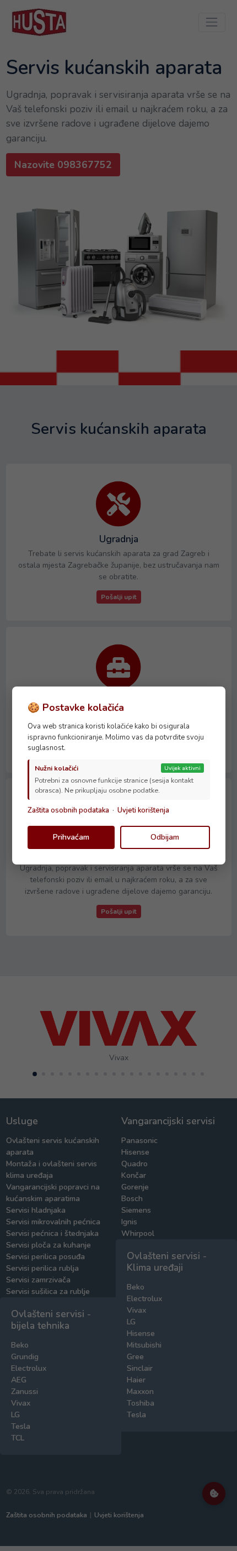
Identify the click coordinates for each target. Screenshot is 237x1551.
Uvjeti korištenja (143, 810)
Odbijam (164, 837)
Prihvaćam (71, 837)
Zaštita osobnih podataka (68, 810)
